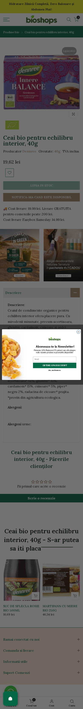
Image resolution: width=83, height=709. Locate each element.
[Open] (10, 698)
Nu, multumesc (55, 370)
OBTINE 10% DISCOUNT (55, 365)
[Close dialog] (78, 332)
